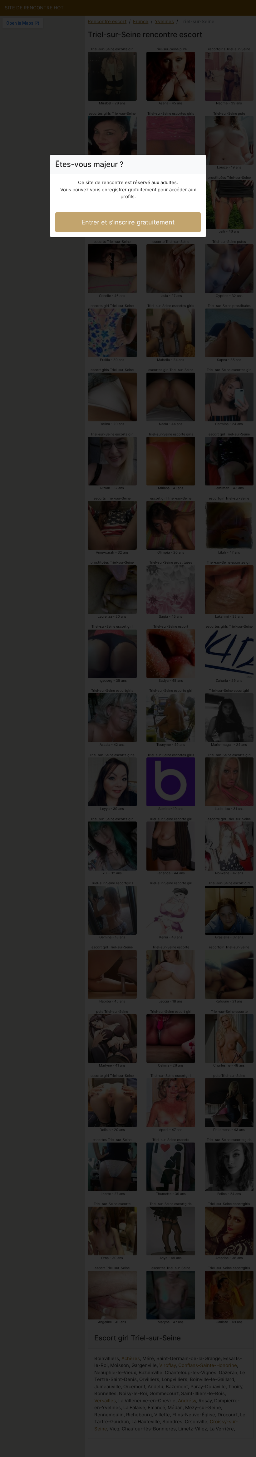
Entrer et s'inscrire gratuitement (128, 222)
